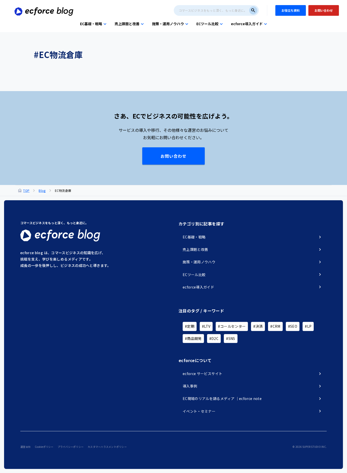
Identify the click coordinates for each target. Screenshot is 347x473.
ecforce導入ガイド (247, 23)
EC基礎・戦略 (91, 23)
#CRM (275, 326)
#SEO (292, 326)
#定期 (189, 326)
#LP (308, 326)
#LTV (206, 326)
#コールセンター (232, 326)
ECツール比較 (207, 23)
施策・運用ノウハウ (168, 23)
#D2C (213, 338)
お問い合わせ (173, 156)
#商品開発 (193, 338)
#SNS (230, 338)
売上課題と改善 (127, 23)
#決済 (258, 326)
